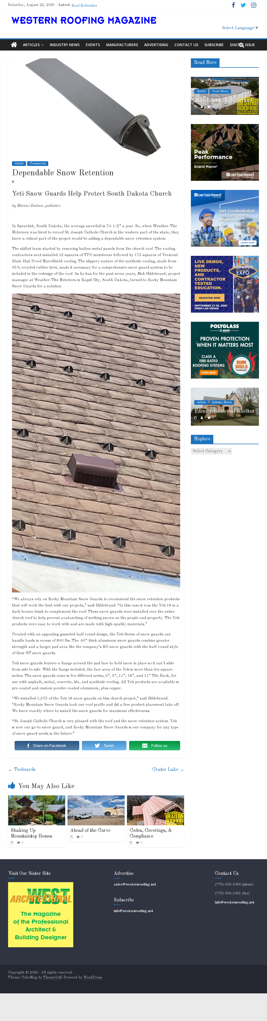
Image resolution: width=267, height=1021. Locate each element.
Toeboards (21, 769)
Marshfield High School (223, 100)
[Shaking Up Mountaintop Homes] (36, 798)
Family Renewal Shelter (224, 411)
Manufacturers (122, 44)
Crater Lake (168, 769)
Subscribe (214, 44)
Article (19, 163)
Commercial (38, 163)
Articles (31, 44)
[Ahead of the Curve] (96, 798)
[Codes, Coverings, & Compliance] (155, 798)
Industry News (65, 44)
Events (93, 44)
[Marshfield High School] (225, 80)
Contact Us (186, 44)
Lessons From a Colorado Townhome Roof (107, 5)
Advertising (156, 44)
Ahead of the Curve (90, 830)
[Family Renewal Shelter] (225, 390)
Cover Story (220, 91)
